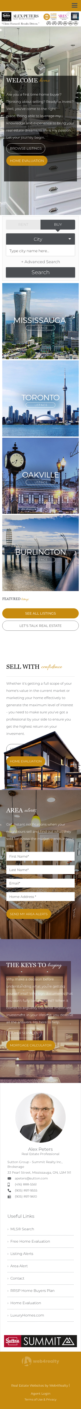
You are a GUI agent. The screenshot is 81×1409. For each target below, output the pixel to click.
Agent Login (40, 1394)
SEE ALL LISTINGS (40, 613)
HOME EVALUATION (27, 161)
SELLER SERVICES (24, 749)
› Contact (15, 1278)
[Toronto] (40, 397)
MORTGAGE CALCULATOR (31, 1045)
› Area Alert (17, 1266)
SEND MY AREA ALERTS (29, 914)
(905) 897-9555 (26, 1190)
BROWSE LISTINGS (26, 148)
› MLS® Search (20, 1229)
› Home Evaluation (24, 1303)
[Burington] (40, 552)
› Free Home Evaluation (28, 1241)
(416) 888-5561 (26, 1184)
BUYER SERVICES (24, 1033)
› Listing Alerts (20, 1254)
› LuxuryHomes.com (25, 1315)
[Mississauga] (40, 320)
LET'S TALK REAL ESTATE (40, 626)
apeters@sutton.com (31, 1178)
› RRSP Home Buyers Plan (31, 1291)
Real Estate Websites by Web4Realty (39, 1385)
